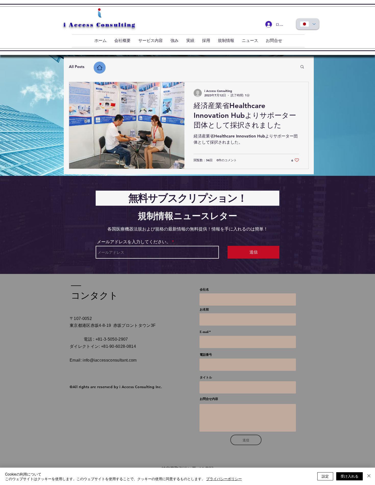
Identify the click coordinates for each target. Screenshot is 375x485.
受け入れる (349, 476)
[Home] (100, 68)
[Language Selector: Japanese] (307, 24)
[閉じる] (369, 476)
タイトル (206, 377)
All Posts (76, 66)
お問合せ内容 (209, 398)
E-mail (204, 331)
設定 (325, 476)
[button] (302, 67)
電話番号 (206, 354)
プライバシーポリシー (224, 478)
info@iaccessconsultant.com (109, 360)
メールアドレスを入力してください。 (134, 242)
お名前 (204, 309)
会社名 (204, 289)
